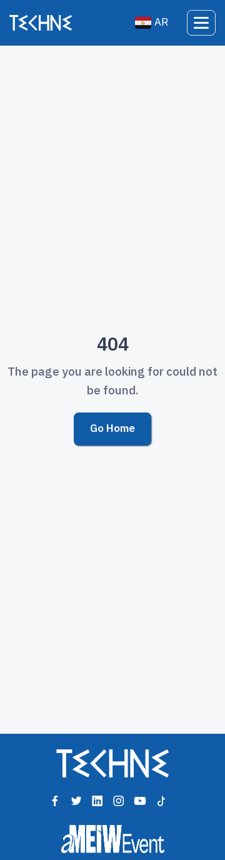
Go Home (112, 428)
